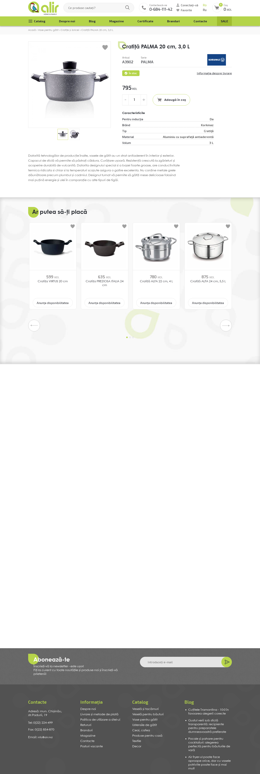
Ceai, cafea (141, 730)
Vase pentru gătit (144, 719)
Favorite (186, 10)
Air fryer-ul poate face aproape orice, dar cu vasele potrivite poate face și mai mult (209, 763)
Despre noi (67, 21)
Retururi (85, 725)
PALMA (147, 61)
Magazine (116, 21)
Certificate (145, 21)
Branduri (173, 21)
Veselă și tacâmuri (145, 709)
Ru (205, 10)
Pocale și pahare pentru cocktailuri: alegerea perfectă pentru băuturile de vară (209, 744)
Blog (92, 21)
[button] (127, 337)
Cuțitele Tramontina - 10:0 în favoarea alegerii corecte (208, 711)
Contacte (200, 21)
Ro (205, 5)
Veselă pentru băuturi (148, 714)
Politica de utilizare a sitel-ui (100, 719)
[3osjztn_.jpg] (216, 60)
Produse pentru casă (147, 735)
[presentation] (34, 325)
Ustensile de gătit (144, 725)
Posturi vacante (91, 746)
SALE (224, 21)
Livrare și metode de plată (99, 714)
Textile (136, 741)
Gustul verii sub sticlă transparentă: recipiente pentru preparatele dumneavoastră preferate (207, 726)
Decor (136, 746)
